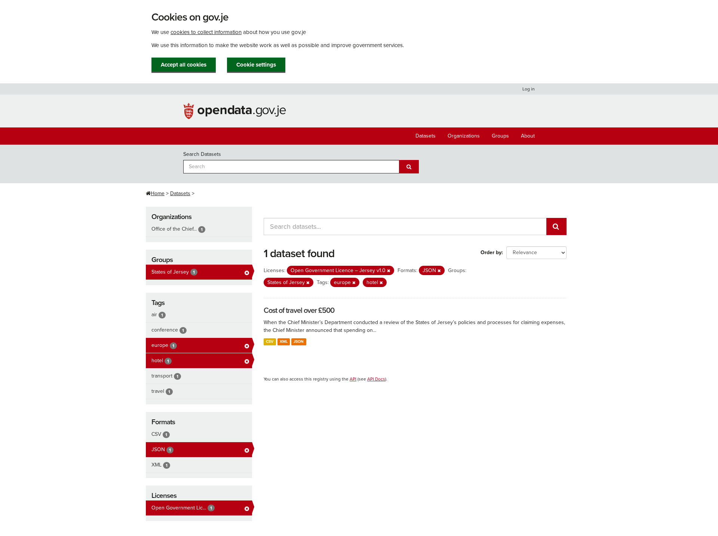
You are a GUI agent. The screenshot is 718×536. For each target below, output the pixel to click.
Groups (500, 136)
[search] (556, 226)
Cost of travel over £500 (299, 310)
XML (284, 341)
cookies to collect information (206, 32)
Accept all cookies (183, 64)
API (353, 379)
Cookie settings (256, 64)
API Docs (376, 379)
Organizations (464, 136)
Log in (528, 89)
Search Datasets (202, 154)
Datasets (425, 136)
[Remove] (388, 270)
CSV (269, 341)
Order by (491, 252)
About (528, 136)
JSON (299, 341)
